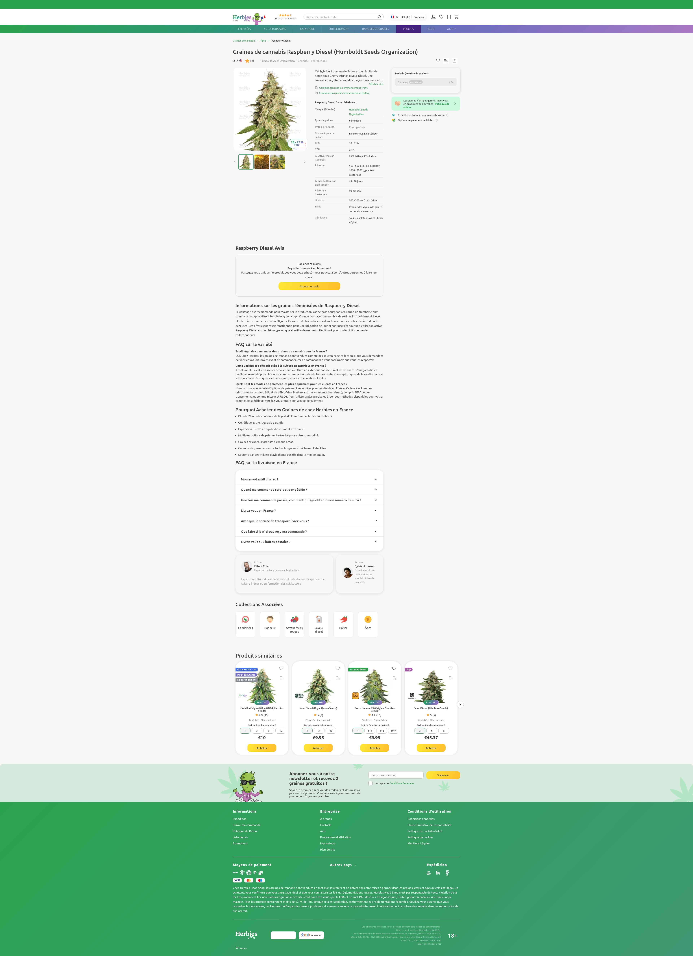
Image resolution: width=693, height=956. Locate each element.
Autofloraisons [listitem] (275, 29)
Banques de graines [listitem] (375, 29)
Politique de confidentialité (424, 831)
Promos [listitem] (408, 29)
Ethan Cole (261, 566)
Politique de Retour (245, 831)
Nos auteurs (328, 843)
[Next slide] (304, 162)
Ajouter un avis (309, 286)
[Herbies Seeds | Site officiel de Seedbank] (250, 19)
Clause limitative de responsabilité (429, 825)
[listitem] (434, 17)
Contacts (325, 825)
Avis (323, 831)
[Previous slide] (235, 162)
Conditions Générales (402, 783)
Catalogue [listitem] (307, 29)
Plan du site (327, 849)
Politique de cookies (420, 837)
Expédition (240, 818)
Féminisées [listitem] (244, 29)
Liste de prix (241, 837)
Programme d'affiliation (335, 837)
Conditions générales (421, 818)
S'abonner (443, 775)
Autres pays (341, 865)
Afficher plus (376, 83)
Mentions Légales (418, 843)
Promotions (240, 843)
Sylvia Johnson (364, 566)
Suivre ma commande (247, 825)
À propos (326, 818)
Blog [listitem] (431, 29)
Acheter (262, 748)
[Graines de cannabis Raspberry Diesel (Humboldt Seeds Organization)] (270, 109)
